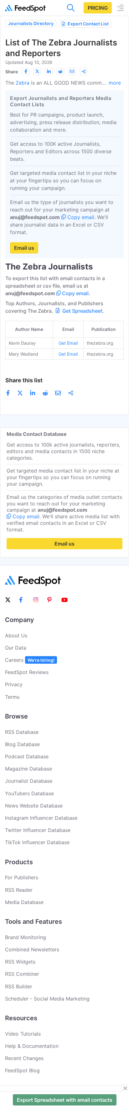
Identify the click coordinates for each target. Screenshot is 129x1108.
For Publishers (21, 877)
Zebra (22, 83)
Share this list (24, 380)
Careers (29, 660)
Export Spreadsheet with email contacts (64, 1100)
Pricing (98, 8)
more (115, 83)
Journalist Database (28, 781)
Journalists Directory (31, 23)
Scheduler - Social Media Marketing (47, 999)
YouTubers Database (29, 793)
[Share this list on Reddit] (60, 71)
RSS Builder (18, 986)
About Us (16, 635)
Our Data (15, 648)
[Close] (125, 1088)
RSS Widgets (20, 962)
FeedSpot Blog (22, 1070)
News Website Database (34, 805)
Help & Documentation (32, 1046)
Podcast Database (27, 756)
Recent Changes (24, 1058)
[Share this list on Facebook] (25, 71)
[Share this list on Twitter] (37, 71)
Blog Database (22, 744)
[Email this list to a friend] (72, 71)
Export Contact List (88, 23)
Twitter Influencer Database (37, 830)
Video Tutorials (23, 1034)
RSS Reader (19, 890)
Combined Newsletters (32, 949)
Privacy (14, 684)
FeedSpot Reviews (27, 672)
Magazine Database (28, 769)
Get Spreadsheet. (82, 311)
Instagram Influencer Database (41, 818)
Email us (24, 248)
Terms (12, 697)
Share (11, 71)
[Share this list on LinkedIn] (49, 71)
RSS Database (22, 732)
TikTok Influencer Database (37, 842)
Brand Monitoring (25, 937)
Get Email (68, 343)
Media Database (24, 902)
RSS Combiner (22, 974)
